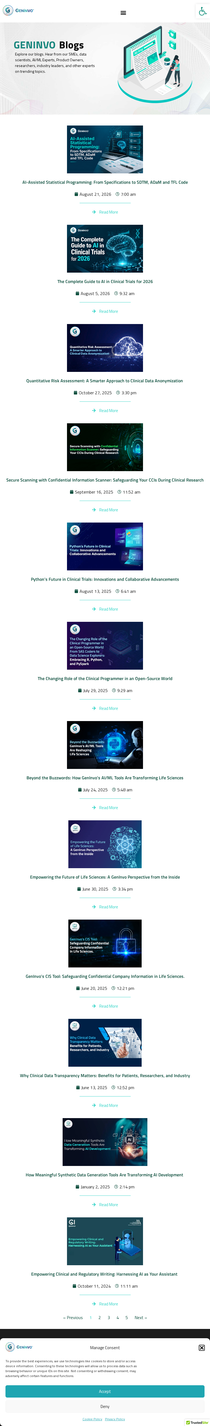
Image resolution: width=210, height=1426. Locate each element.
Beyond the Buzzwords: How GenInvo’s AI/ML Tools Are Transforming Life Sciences (105, 777)
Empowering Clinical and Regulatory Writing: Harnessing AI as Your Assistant (105, 1274)
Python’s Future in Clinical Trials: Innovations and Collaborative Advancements (105, 579)
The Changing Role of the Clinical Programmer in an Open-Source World (105, 678)
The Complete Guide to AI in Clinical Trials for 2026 (105, 281)
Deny (105, 1406)
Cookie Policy (92, 1419)
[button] (203, 11)
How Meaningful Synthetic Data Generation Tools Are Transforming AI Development (105, 1174)
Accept (105, 1391)
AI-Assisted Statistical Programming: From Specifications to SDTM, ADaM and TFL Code (105, 182)
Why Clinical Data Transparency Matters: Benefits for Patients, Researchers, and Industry (105, 1075)
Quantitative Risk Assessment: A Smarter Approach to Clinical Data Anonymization (105, 380)
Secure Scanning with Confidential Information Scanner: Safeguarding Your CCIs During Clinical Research (105, 480)
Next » (141, 1317)
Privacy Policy (115, 1419)
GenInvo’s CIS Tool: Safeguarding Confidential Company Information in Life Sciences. (105, 976)
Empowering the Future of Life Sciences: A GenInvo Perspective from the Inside (105, 877)
